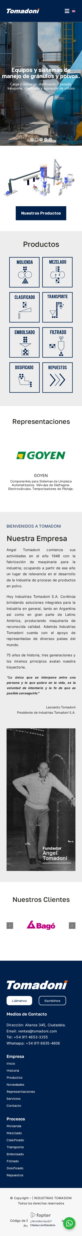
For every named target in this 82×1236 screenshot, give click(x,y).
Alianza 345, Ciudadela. (45, 1025)
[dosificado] (24, 364)
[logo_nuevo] (23, 10)
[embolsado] (24, 329)
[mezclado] (57, 258)
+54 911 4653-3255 (31, 1037)
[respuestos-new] (57, 364)
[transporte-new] (57, 294)
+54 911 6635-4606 (43, 1043)
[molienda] (24, 258)
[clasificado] (24, 294)
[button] (10, 925)
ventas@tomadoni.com (37, 1031)
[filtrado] (57, 329)
